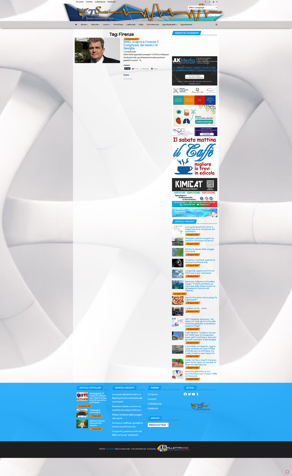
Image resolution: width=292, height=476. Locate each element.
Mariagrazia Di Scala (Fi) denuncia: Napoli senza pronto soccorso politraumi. (98, 398)
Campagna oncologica (95, 411)
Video (141, 25)
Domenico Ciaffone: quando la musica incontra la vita (200, 261)
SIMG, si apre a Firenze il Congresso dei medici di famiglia (140, 45)
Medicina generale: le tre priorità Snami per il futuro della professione (201, 373)
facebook (206, 2)
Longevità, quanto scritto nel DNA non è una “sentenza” (199, 271)
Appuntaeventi (186, 25)
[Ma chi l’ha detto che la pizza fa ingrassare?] (177, 300)
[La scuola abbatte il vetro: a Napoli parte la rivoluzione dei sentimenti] (177, 230)
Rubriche (95, 25)
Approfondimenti (169, 25)
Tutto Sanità (109, 449)
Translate (213, 11)
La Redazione (100, 2)
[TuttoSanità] (76, 24)
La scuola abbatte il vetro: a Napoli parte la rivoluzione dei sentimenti (200, 229)
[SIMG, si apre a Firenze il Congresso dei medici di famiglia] (97, 50)
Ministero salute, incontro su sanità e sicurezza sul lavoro (199, 239)
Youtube (213, 2)
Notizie (84, 25)
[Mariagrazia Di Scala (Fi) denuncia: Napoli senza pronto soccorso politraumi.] (82, 396)
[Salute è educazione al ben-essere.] (82, 423)
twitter (210, 2)
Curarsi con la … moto (196, 308)
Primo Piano (118, 25)
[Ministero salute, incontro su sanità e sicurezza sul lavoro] (177, 241)
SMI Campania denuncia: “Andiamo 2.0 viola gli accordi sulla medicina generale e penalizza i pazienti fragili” (200, 322)
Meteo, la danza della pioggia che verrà (199, 250)
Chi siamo (80, 2)
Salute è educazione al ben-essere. (98, 423)
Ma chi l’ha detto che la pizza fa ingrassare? (201, 298)
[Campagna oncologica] (82, 412)
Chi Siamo (153, 394)
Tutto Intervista (153, 25)
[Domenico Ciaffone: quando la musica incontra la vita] (177, 263)
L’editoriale (130, 25)
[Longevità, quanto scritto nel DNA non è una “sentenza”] (177, 273)
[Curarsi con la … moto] (177, 311)
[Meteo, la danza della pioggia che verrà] (177, 252)
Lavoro (106, 25)
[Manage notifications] (287, 472)
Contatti (89, 2)
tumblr (217, 2)
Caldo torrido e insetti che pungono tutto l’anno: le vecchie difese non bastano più (201, 362)
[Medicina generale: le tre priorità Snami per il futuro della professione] (177, 374)
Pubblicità (111, 2)
